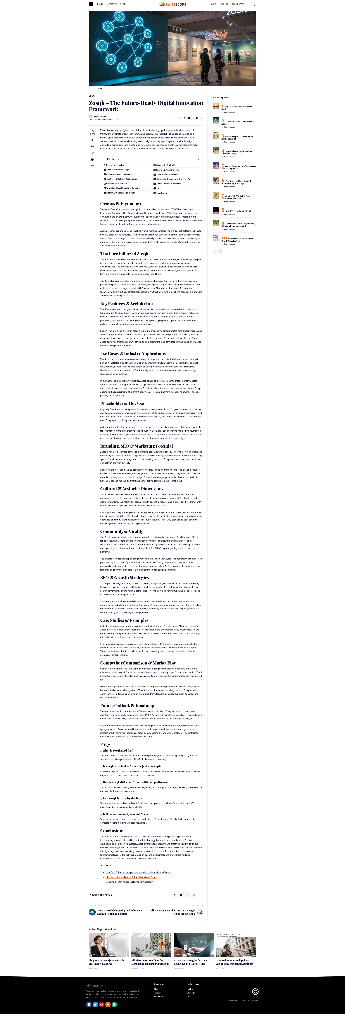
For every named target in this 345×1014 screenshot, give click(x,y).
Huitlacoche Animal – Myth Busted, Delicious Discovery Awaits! (238, 224)
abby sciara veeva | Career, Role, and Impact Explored (107, 962)
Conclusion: (162, 193)
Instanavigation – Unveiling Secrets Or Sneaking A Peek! (238, 167)
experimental (152, 134)
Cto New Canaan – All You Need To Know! (238, 122)
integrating (131, 626)
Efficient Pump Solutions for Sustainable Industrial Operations (150, 962)
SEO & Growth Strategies (167, 170)
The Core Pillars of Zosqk (117, 169)
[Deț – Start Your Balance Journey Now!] (216, 106)
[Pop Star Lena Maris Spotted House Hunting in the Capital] (216, 180)
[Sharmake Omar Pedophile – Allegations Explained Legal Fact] (236, 945)
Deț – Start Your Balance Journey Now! (237, 107)
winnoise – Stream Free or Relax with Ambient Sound (131, 877)
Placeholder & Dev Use (116, 183)
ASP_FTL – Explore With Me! (238, 211)
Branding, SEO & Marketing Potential (123, 188)
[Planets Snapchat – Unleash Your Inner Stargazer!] (216, 135)
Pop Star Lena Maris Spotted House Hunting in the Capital (236, 182)
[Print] (197, 118)
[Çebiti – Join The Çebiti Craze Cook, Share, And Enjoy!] (216, 195)
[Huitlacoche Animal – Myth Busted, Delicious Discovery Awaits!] (216, 223)
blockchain (120, 844)
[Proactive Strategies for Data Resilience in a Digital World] (194, 945)
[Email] (189, 118)
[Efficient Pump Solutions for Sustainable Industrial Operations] (151, 945)
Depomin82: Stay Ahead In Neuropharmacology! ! (130, 882)
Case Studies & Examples (168, 174)
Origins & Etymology (115, 165)
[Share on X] (185, 118)
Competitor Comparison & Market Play (173, 179)
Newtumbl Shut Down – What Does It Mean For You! (237, 239)
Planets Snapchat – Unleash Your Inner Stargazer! (237, 137)
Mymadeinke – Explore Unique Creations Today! (236, 152)
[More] (201, 118)
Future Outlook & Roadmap (169, 183)
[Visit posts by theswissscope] (90, 116)
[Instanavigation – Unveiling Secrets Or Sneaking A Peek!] (216, 165)
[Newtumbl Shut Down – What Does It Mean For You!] (216, 237)
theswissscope (99, 116)
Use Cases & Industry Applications (121, 179)
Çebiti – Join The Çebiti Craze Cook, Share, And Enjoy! (236, 197)
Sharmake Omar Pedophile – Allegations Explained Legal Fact (234, 962)
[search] (249, 4)
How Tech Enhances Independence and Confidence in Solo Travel (138, 872)
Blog (92, 96)
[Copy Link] (193, 118)
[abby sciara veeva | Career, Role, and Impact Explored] (109, 945)
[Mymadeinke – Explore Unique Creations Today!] (216, 150)
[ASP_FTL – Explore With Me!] (216, 210)
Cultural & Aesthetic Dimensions (120, 192)
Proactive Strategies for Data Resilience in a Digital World (190, 962)
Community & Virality (166, 165)
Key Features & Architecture (119, 174)
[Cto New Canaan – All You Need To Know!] (216, 120)
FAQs (159, 188)
